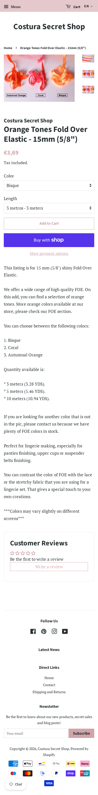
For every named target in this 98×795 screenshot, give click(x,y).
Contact (49, 684)
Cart (76, 7)
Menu (15, 6)
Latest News (49, 649)
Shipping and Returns (49, 691)
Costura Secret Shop (49, 26)
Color (9, 176)
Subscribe (81, 733)
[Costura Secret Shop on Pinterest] (43, 632)
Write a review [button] (49, 567)
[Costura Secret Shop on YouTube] (65, 632)
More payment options (49, 253)
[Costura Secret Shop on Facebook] (33, 632)
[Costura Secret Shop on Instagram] (54, 632)
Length (10, 198)
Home (8, 48)
